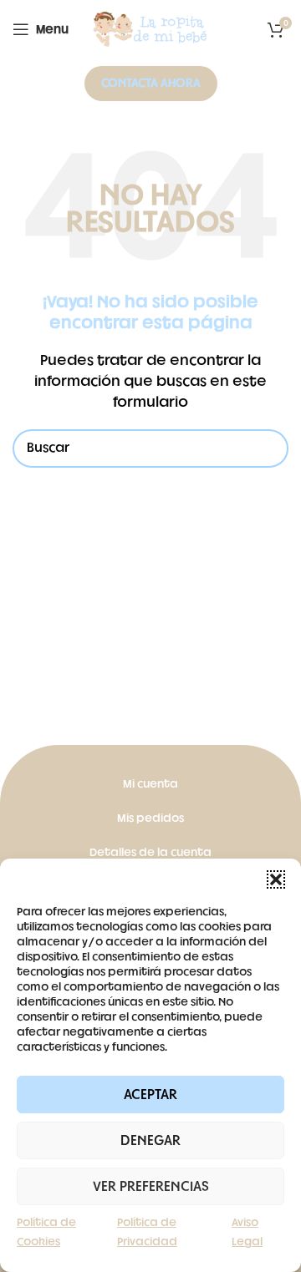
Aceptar (150, 1094)
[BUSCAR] (269, 448)
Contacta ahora (151, 83)
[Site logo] (150, 30)
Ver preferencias (151, 1186)
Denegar (150, 1140)
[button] (276, 879)
